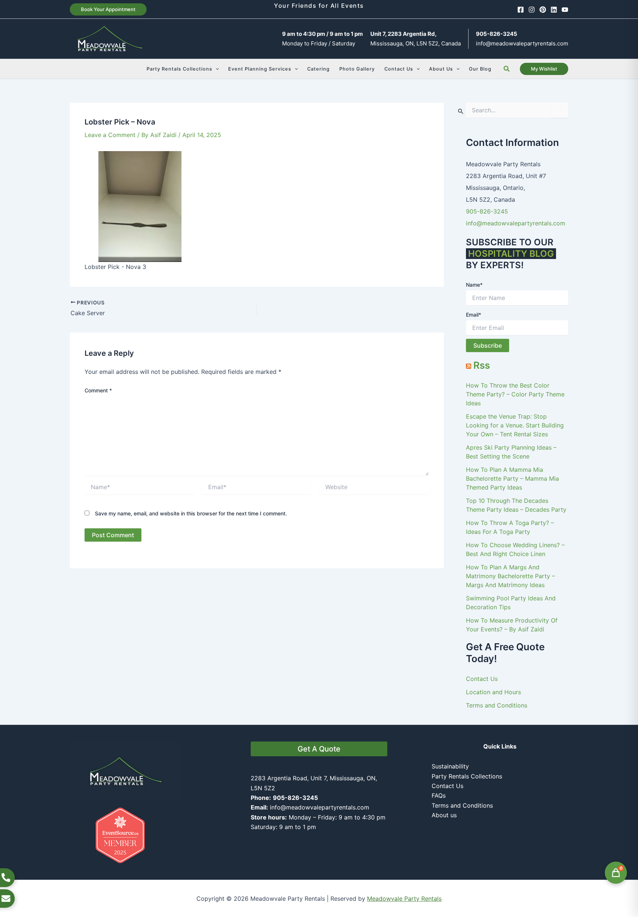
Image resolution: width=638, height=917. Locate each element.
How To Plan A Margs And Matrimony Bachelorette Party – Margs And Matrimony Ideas (510, 576)
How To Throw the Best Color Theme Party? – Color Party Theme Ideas (515, 394)
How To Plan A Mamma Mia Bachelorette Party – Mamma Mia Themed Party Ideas (512, 478)
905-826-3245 (487, 211)
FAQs (439, 795)
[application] (215, 69)
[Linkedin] (553, 9)
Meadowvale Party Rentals (404, 898)
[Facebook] (520, 9)
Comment (98, 390)
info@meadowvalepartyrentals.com (522, 43)
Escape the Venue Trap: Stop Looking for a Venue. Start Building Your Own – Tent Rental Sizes (515, 425)
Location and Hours (493, 692)
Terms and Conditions (496, 705)
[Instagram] (531, 9)
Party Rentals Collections (467, 776)
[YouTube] (565, 9)
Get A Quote (319, 748)
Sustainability (450, 766)
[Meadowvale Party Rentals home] (125, 770)
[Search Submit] (461, 111)
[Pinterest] (542, 9)
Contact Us (482, 678)
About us (444, 815)
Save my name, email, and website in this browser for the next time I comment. (191, 513)
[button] (108, 9)
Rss (481, 365)
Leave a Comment (110, 135)
